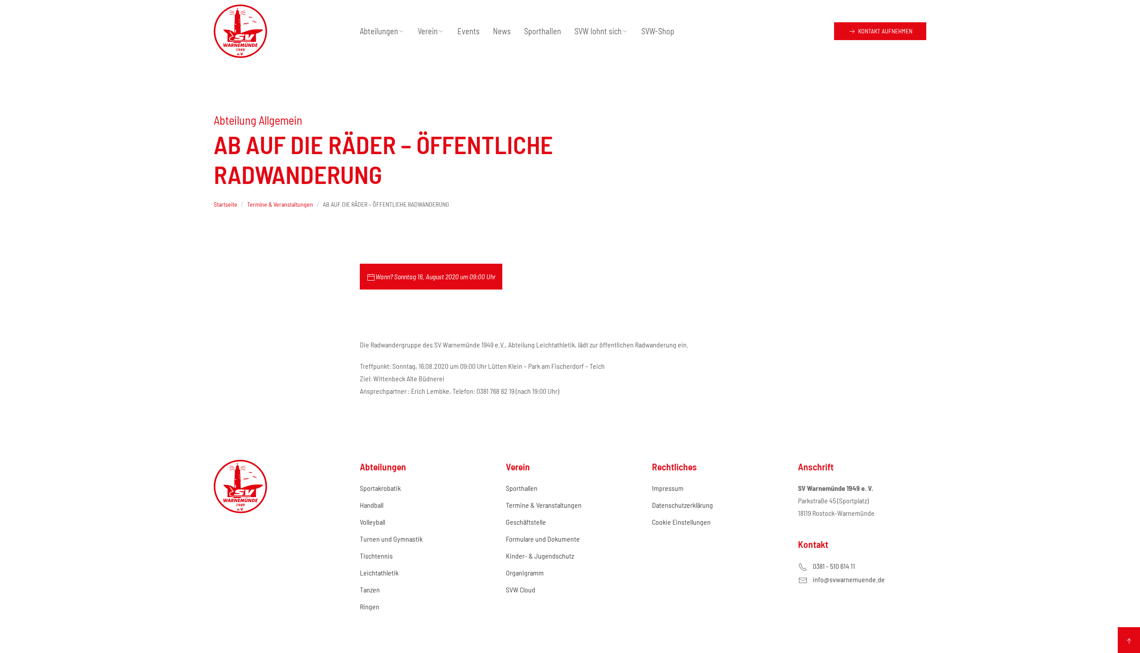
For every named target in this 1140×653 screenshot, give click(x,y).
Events (468, 31)
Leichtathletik (379, 572)
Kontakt (884, 31)
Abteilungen (379, 31)
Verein (428, 31)
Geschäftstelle (526, 522)
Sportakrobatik (380, 488)
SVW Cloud (520, 589)
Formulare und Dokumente (543, 539)
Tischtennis (376, 555)
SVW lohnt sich (598, 31)
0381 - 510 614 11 (834, 566)
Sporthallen (542, 31)
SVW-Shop (657, 31)
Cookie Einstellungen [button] (681, 522)
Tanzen (370, 589)
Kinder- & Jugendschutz (540, 555)
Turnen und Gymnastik (391, 539)
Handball (371, 505)
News (502, 31)
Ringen (369, 606)
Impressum (668, 488)
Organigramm (525, 572)
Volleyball (372, 522)
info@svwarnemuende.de (849, 579)
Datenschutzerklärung (682, 505)
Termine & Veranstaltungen (544, 505)
